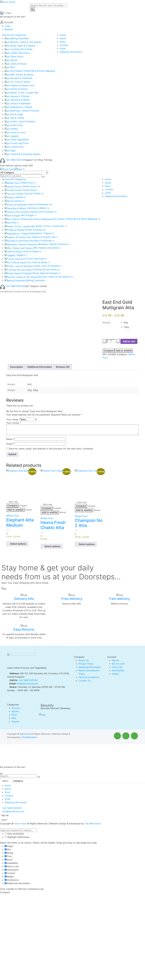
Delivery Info (24, 599)
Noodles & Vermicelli (20, 78)
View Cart (117, 667)
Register (9, 29)
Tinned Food (16, 146)
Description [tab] (16, 366)
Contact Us (84, 680)
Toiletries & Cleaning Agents (24, 154)
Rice (12, 67)
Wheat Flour (12, 291)
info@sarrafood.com (27, 683)
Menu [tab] (5, 780)
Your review (13, 422)
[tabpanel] (72, 794)
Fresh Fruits (16, 125)
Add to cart (129, 341)
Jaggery (14, 136)
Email (10, 443)
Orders (115, 673)
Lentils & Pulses (18, 63)
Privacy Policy (86, 663)
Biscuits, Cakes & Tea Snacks (25, 42)
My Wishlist (118, 670)
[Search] (32, 9)
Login (7, 26)
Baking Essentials (19, 38)
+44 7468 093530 (15, 159)
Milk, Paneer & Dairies (21, 74)
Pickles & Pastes (18, 89)
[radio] (130, 322)
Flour (14, 714)
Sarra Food (25, 734)
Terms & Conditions (88, 677)
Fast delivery (119, 599)
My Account (118, 663)
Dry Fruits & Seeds (19, 81)
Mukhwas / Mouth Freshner (24, 110)
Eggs (12, 150)
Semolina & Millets (19, 99)
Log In (4, 819)
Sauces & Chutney (19, 96)
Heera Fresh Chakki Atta (53, 525)
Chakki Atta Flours (19, 52)
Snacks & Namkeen (20, 103)
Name (10, 439)
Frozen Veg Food (18, 143)
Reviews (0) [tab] (63, 366)
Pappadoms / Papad (20, 107)
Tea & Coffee (16, 117)
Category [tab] (18, 780)
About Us (83, 660)
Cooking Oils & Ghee (20, 49)
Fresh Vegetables (19, 139)
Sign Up (5, 815)
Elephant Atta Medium (20, 522)
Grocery (16, 708)
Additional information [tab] (39, 366)
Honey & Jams (17, 132)
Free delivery (71, 599)
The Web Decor (29, 737)
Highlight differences (17, 837)
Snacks (15, 721)
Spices (13, 60)
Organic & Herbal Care (21, 85)
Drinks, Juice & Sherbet (22, 121)
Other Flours (16, 56)
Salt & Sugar (16, 114)
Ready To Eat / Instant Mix (24, 92)
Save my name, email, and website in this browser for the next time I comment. (51, 448)
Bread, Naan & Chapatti (22, 45)
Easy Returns (23, 629)
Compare (108, 350)
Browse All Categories (14, 35)
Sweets (13, 128)
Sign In (115, 660)
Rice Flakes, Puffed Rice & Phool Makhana (32, 70)
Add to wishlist (124, 350)
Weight (106, 322)
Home (3, 291)
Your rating (13, 419)
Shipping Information (89, 667)
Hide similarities (15, 833)
